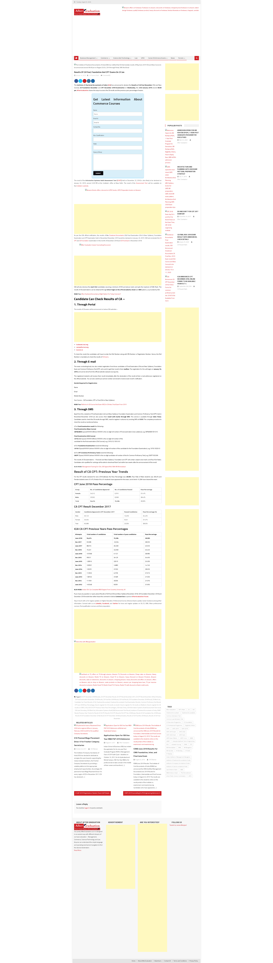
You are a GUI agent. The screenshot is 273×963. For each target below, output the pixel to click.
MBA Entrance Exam (172, 773)
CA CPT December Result (108, 697)
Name (95, 110)
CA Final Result (123, 699)
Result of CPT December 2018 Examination (113, 716)
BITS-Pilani (182, 710)
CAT (193, 710)
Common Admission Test (173, 716)
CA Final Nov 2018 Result (110, 699)
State (95, 144)
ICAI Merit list (91, 710)
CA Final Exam (125, 240)
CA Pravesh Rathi (94, 75)
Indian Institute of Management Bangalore (178, 757)
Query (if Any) (97, 152)
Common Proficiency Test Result (151, 702)
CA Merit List (156, 699)
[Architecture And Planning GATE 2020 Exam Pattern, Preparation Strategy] (170, 187)
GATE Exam (182, 735)
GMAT (168, 741)
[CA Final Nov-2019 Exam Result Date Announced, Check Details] (170, 253)
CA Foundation (84, 240)
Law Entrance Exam (171, 770)
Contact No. (96, 127)
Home (133, 961)
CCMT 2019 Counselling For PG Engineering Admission (142, 793)
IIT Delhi (187, 751)
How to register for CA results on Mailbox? (133, 705)
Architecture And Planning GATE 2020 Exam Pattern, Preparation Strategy (187, 170)
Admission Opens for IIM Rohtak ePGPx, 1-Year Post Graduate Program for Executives (188, 134)
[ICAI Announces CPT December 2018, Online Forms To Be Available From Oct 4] (170, 288)
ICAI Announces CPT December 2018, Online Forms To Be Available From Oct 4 (186, 280)
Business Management (88, 58)
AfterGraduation (82, 90)
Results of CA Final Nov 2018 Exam (137, 716)
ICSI (191, 744)
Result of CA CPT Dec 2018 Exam (126, 713)
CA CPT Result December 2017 (126, 697)
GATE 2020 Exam (171, 735)
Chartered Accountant (103, 702)
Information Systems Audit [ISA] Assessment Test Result (113, 710)
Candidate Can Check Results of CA (85, 702)
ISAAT (119, 180)
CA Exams (106, 357)
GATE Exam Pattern (171, 738)
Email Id (95, 118)
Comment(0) (106, 75)
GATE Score (183, 738)
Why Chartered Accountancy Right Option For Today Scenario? (101, 294)
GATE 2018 (175, 729)
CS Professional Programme (174, 725)
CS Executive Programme (173, 722)
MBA (181, 770)
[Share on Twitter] (80, 81)
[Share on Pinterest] (84, 81)
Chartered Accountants (116, 235)
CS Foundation (188, 722)
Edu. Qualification (98, 135)
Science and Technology (121, 58)
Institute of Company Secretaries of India (178, 763)
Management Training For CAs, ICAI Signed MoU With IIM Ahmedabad (104, 466)
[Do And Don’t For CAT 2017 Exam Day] (170, 221)
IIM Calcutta (169, 751)
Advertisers (157, 961)
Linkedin (98, 603)
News (173, 58)
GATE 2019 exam (171, 732)
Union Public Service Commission (176, 776)
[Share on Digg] (93, 81)
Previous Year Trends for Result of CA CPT (92, 713)
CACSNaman (94, 749)
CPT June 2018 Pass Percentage (84, 705)
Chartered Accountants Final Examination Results (125, 702)
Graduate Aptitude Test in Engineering (183, 741)
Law (136, 58)
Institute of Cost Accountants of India (176, 766)
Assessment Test (141, 183)
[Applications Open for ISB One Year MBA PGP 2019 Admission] (118, 728)
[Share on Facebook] (76, 81)
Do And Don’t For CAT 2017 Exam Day (187, 212)
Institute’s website (82, 186)
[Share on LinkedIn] (89, 81)
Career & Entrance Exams (157, 58)
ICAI (109, 85)
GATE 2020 (182, 732)
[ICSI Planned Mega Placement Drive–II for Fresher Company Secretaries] (88, 729)
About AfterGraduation (145, 961)
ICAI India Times (122, 708)
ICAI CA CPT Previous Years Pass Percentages (102, 708)
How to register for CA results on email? (107, 705)
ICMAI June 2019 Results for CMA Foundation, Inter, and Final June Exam (146, 752)
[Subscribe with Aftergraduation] (85, 641)
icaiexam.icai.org (82, 344)
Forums (180, 58)
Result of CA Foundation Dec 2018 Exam (148, 713)
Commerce (104, 58)
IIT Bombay (179, 751)
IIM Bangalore (188, 747)
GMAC (191, 738)
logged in (87, 808)
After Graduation (124, 743)
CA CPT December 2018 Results (90, 697)
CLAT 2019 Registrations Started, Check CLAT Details (93, 793)
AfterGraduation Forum (140, 596)
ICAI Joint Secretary (81, 710)
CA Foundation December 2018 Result (140, 699)
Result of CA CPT (110, 713)
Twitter (115, 603)
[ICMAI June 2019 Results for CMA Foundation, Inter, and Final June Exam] (147, 735)
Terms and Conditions (180, 961)
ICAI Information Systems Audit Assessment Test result (144, 708)
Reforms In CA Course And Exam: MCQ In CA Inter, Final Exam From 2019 (103, 404)
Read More (77, 850)
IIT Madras (169, 754)
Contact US (167, 961)
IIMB (179, 747)
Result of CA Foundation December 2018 (87, 716)
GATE (167, 729)
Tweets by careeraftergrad (178, 825)
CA (189, 710)
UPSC (143, 58)
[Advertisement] (136, 40)
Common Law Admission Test (174, 719)
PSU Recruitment (186, 773)
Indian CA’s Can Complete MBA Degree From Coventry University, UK (104, 589)
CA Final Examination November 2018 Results (89, 699)
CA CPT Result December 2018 (145, 697)
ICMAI (185, 744)
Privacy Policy (194, 961)
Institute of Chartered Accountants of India (144, 710)
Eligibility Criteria (190, 725)
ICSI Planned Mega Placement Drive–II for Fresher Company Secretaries (87, 742)
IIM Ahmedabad (170, 747)
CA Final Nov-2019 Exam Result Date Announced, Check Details (187, 237)
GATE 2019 (185, 729)
